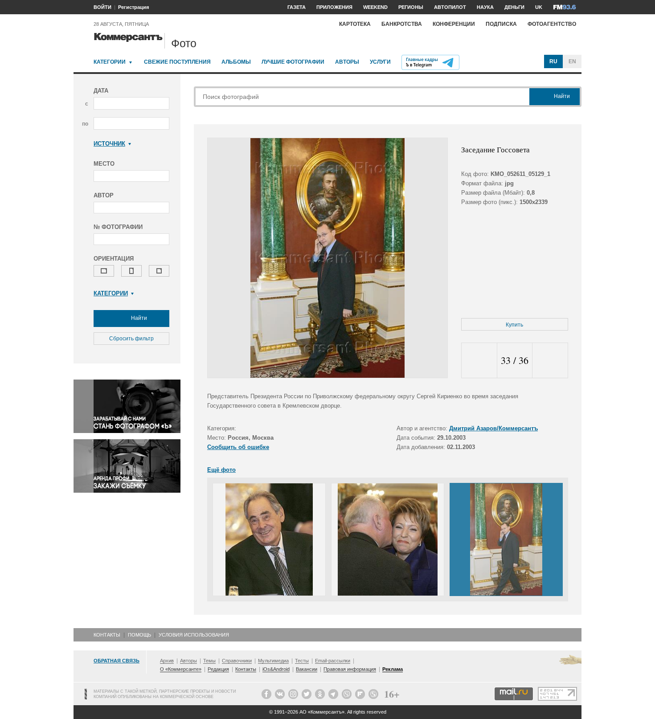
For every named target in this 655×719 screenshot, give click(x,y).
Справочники (237, 660)
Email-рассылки (332, 660)
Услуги (380, 62)
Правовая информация (349, 669)
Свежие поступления (177, 62)
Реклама (392, 669)
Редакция (218, 669)
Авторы (347, 62)
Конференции (454, 24)
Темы (209, 660)
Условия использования (194, 634)
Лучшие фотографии (293, 62)
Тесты (302, 660)
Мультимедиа (273, 660)
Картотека (355, 24)
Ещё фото (221, 469)
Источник (109, 143)
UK (538, 7)
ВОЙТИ (102, 7)
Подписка (501, 24)
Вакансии (306, 669)
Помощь (139, 634)
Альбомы (236, 62)
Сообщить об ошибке (238, 447)
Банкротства (401, 24)
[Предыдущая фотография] (479, 360)
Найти (138, 318)
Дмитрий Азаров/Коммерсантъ (493, 428)
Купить (514, 325)
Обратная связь (116, 660)
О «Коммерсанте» (180, 669)
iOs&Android (276, 669)
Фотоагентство (552, 24)
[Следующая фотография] (550, 360)
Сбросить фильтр (131, 338)
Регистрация (133, 7)
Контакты (107, 634)
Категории (110, 62)
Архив (167, 660)
